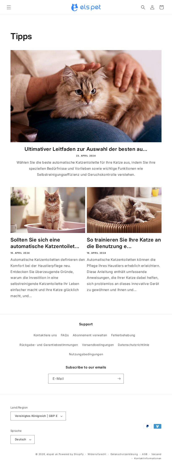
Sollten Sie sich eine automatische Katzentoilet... (44, 243)
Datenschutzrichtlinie (133, 344)
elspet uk (52, 454)
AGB (144, 454)
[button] (8, 7)
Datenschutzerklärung (124, 454)
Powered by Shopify (71, 454)
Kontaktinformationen (148, 458)
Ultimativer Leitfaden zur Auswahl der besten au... (86, 149)
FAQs (65, 335)
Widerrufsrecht (97, 454)
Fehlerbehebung (123, 335)
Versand (156, 454)
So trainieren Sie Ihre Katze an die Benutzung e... (124, 243)
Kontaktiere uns (45, 335)
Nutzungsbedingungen (86, 354)
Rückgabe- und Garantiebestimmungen (49, 344)
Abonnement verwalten (90, 335)
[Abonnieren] (119, 379)
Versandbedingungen (98, 344)
